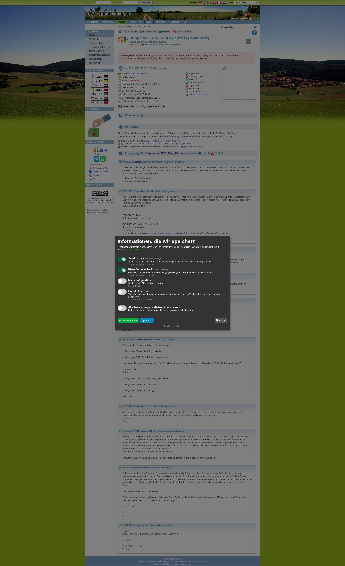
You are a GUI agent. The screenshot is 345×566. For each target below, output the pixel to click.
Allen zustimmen (128, 320)
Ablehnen (221, 320)
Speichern (147, 320)
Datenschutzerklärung (136, 250)
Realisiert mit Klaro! (172, 326)
